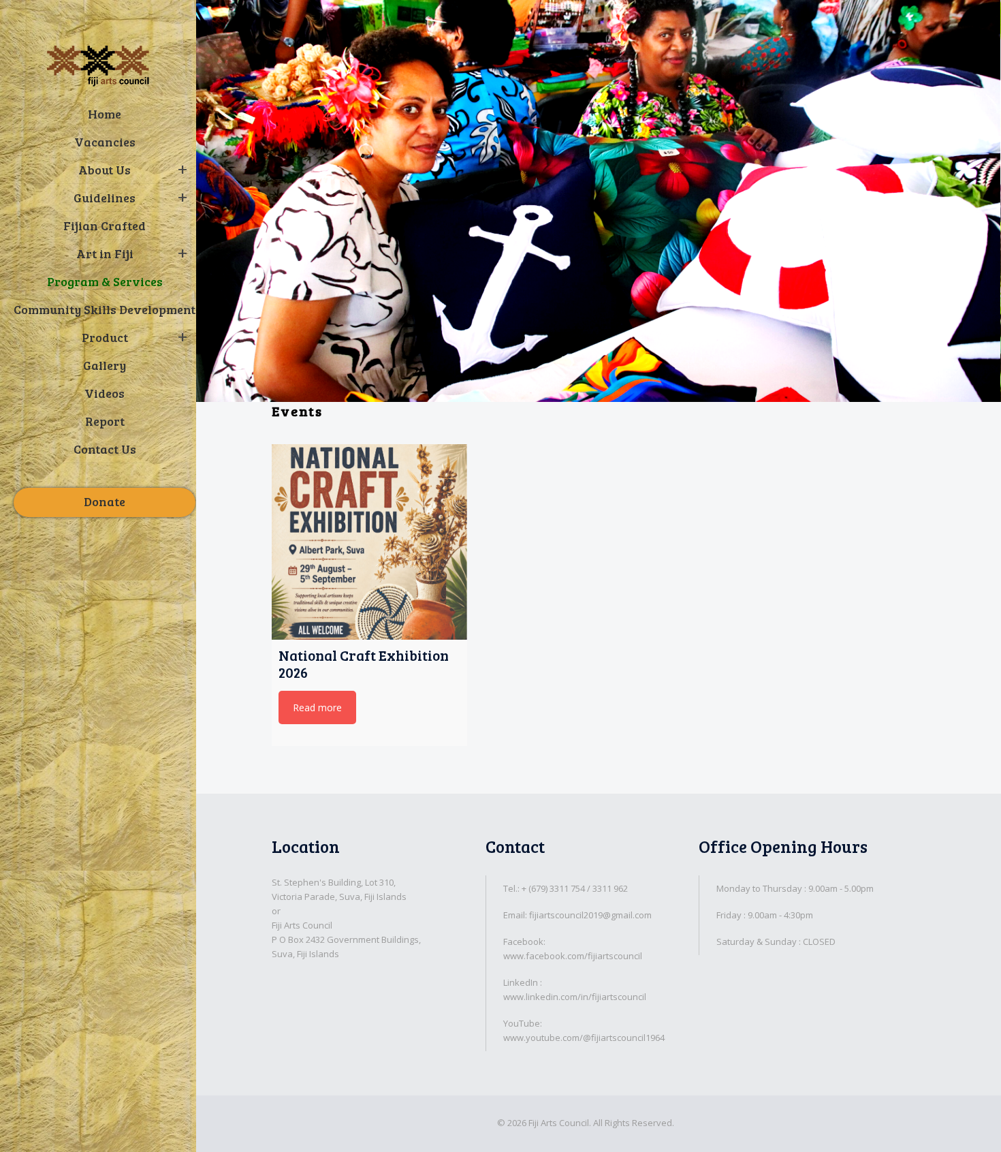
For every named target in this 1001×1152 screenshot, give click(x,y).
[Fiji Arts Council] (98, 65)
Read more (317, 707)
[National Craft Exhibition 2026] (369, 542)
